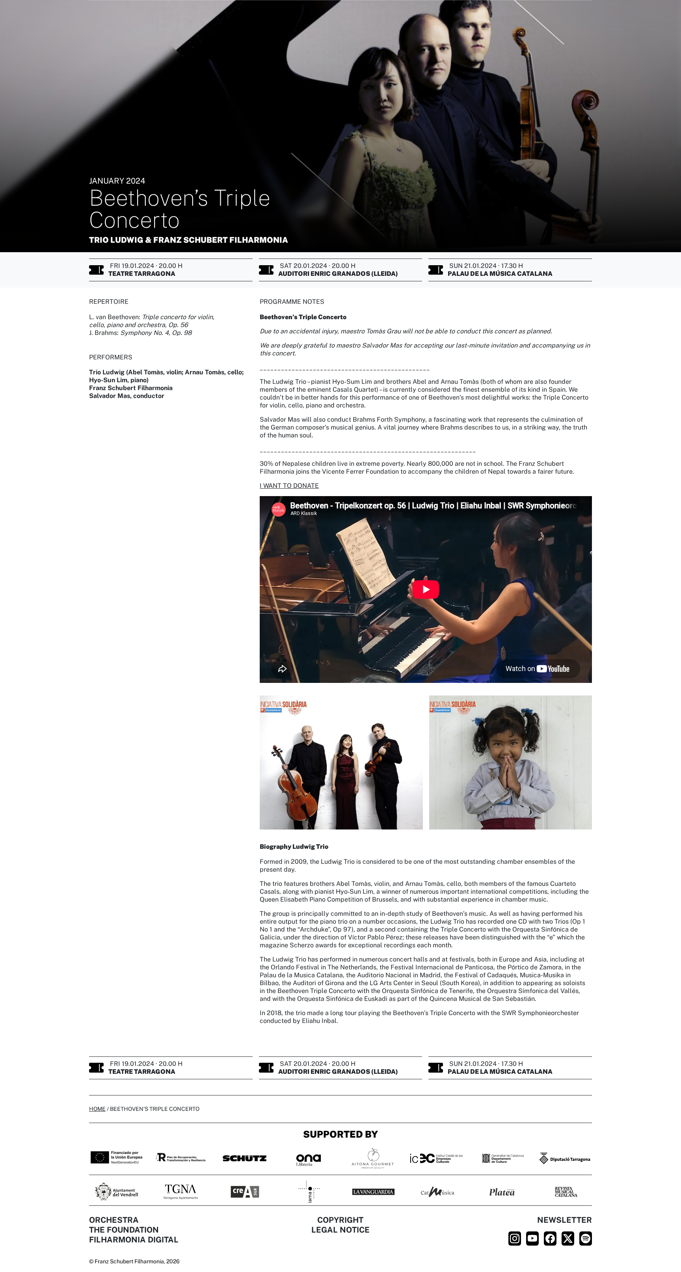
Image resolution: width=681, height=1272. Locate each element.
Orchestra (114, 1220)
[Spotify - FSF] (585, 1238)
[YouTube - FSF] (532, 1238)
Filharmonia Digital (134, 1239)
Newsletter (564, 1220)
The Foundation (124, 1230)
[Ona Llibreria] (308, 1158)
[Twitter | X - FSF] (568, 1238)
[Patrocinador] (181, 1191)
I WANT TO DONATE (289, 485)
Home (97, 1109)
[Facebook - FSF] (550, 1238)
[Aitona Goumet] (372, 1158)
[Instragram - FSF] (514, 1238)
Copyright (340, 1220)
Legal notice (340, 1230)
